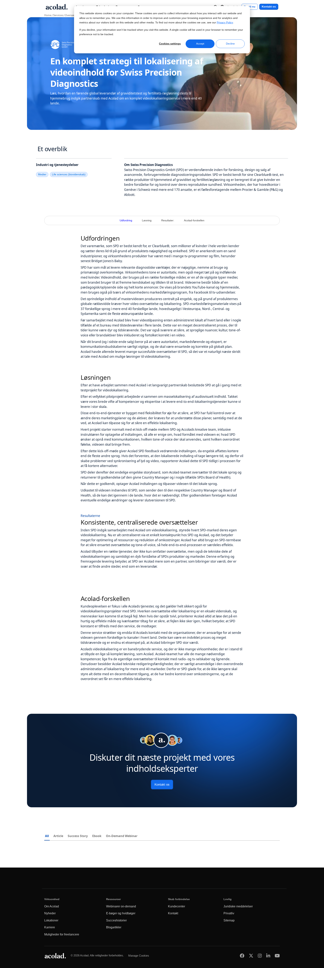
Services (58, 15)
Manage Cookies (138, 955)
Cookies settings (170, 43)
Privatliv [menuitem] (229, 913)
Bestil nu (249, 6)
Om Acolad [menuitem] (51, 906)
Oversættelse (73, 15)
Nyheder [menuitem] (50, 913)
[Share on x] (251, 955)
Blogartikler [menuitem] (113, 927)
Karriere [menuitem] (49, 927)
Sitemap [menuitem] (229, 920)
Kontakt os (269, 6)
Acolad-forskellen (194, 220)
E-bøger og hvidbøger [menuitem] (120, 913)
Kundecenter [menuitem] (176, 906)
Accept (200, 43)
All (47, 836)
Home (47, 15)
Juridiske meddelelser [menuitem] (238, 906)
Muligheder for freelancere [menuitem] (61, 934)
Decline (230, 43)
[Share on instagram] (260, 955)
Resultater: (167, 220)
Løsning (147, 220)
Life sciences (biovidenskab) (69, 174)
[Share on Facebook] (242, 955)
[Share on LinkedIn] (268, 955)
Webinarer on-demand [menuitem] (121, 906)
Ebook (96, 836)
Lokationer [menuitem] (51, 920)
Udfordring (126, 220)
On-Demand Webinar (121, 836)
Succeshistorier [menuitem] (116, 920)
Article (58, 836)
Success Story (78, 836)
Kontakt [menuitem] (173, 913)
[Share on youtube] (277, 955)
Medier (42, 174)
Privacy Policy (225, 22)
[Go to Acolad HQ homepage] (57, 7)
